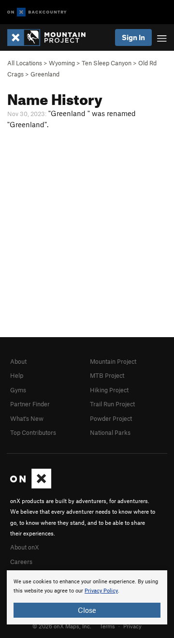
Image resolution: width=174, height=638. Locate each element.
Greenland (44, 74)
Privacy (132, 626)
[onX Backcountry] (37, 12)
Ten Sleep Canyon (106, 63)
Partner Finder (30, 404)
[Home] (51, 37)
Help (16, 375)
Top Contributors (33, 432)
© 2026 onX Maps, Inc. (61, 626)
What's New (27, 418)
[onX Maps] (30, 486)
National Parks (110, 432)
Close (87, 610)
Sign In (133, 37)
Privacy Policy (101, 591)
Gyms (18, 390)
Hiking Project (109, 390)
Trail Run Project (112, 404)
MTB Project (107, 375)
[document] (87, 597)
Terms (107, 626)
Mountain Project (113, 361)
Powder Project (111, 418)
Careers (21, 561)
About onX (24, 547)
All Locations (24, 63)
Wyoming (62, 63)
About (18, 361)
